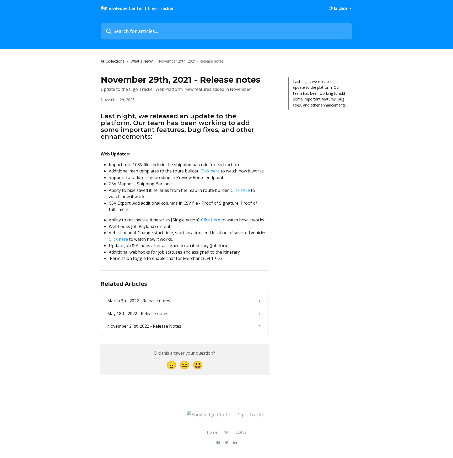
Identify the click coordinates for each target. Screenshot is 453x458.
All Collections (112, 61)
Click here (210, 171)
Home (212, 432)
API (226, 432)
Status (241, 432)
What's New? (142, 61)
